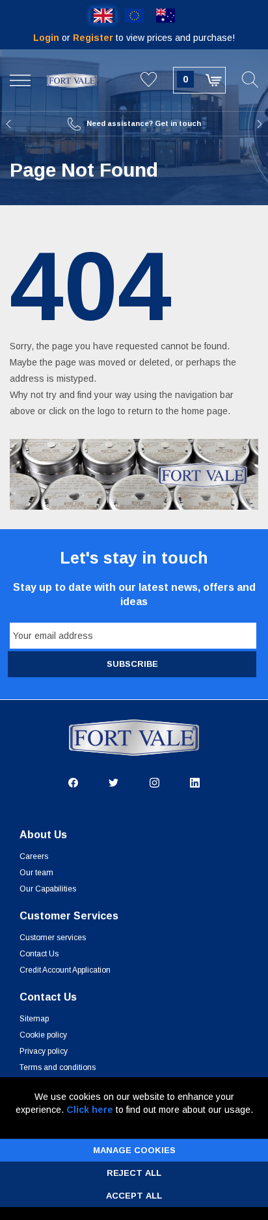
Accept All (134, 1196)
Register (94, 37)
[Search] (250, 80)
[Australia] (165, 15)
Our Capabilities (48, 888)
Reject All (134, 1173)
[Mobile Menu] (20, 80)
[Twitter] (113, 782)
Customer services (53, 937)
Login (47, 37)
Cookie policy (43, 1034)
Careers (34, 856)
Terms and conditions (58, 1067)
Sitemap (34, 1018)
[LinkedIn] (195, 782)
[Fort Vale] (71, 80)
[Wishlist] (149, 80)
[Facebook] (73, 782)
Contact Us (39, 953)
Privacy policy (44, 1051)
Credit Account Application (65, 970)
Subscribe (132, 664)
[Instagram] (154, 782)
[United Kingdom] (102, 15)
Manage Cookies (134, 1150)
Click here (89, 1109)
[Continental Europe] (134, 15)
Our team (36, 872)
